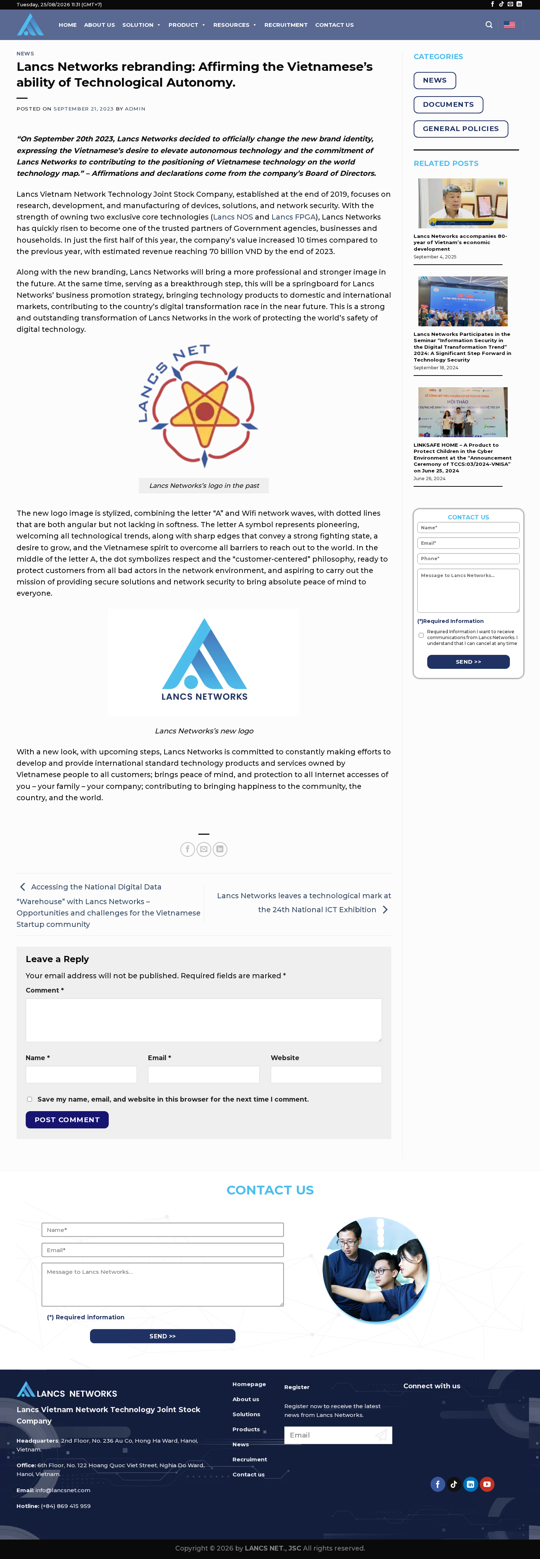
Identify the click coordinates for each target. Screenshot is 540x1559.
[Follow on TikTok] (501, 4)
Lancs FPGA (293, 217)
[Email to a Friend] (204, 849)
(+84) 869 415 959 (66, 1505)
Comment (45, 990)
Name (38, 1058)
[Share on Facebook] (187, 849)
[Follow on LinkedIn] (519, 4)
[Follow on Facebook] (493, 4)
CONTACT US (334, 24)
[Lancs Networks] (30, 25)
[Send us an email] (510, 4)
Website (285, 1058)
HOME (68, 24)
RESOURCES (231, 24)
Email (159, 1058)
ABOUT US (99, 24)
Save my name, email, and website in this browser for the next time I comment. (173, 1099)
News (26, 54)
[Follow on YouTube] (487, 1484)
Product (183, 24)
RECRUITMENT (286, 24)
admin (135, 109)
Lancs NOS (233, 217)
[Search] (489, 24)
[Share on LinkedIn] (220, 849)
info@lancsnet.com (63, 1490)
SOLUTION (138, 24)
